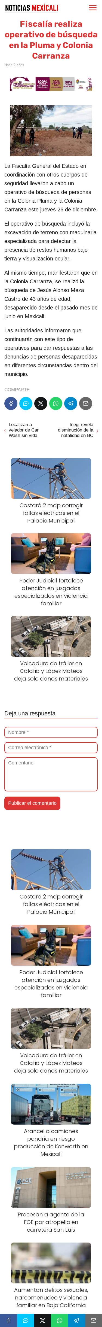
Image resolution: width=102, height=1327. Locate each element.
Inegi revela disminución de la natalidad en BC (75, 430)
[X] (40, 403)
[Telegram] (70, 403)
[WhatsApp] (55, 403)
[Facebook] (10, 403)
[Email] (85, 403)
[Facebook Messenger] (25, 403)
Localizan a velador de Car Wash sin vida (24, 430)
